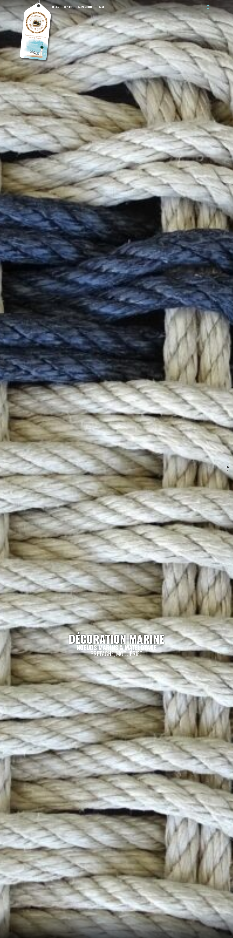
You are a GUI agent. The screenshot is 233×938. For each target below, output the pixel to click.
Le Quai (55, 7)
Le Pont (68, 7)
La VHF (102, 7)
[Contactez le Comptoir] (207, 7)
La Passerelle (85, 7)
